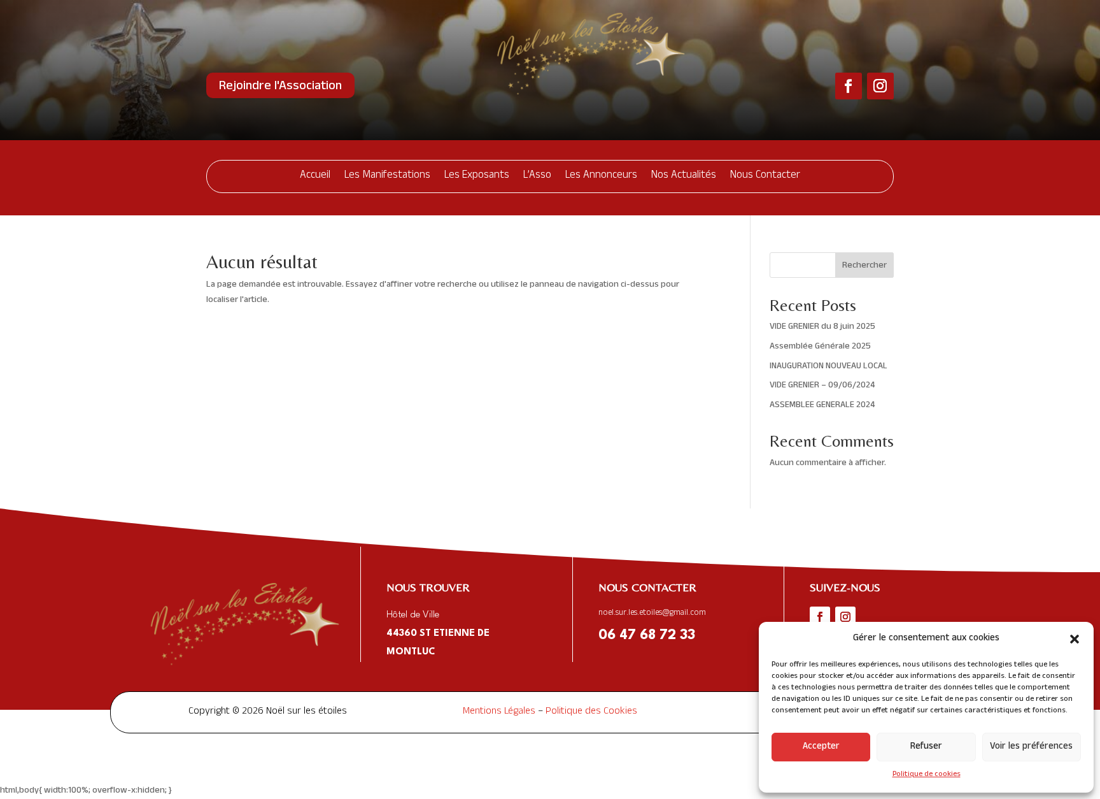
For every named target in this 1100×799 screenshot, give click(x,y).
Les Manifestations (387, 176)
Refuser (926, 747)
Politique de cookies (926, 775)
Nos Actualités (683, 176)
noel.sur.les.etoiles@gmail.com (652, 613)
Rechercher (864, 266)
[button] (1074, 639)
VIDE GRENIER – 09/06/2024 (822, 385)
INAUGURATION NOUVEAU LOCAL (828, 366)
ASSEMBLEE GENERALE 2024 (822, 405)
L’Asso (537, 176)
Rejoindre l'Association (280, 87)
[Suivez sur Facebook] (848, 86)
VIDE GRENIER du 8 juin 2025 (822, 327)
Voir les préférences (1031, 747)
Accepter (821, 747)
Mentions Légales (499, 712)
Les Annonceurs (601, 176)
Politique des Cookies (591, 712)
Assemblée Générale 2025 (820, 347)
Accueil (315, 176)
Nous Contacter (765, 176)
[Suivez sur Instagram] (880, 86)
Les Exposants (476, 176)
